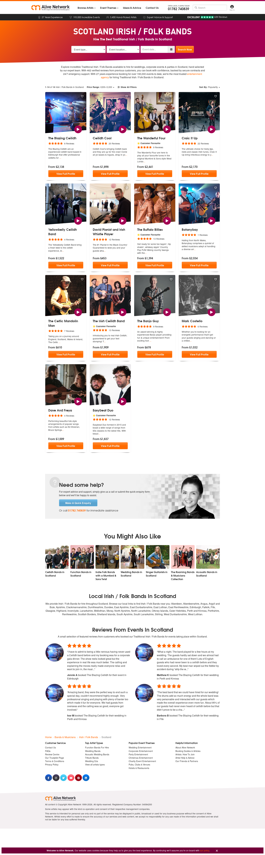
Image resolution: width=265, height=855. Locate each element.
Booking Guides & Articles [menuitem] (187, 751)
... (60, 157)
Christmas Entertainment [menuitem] (141, 757)
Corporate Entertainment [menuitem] (141, 751)
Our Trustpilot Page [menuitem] (54, 757)
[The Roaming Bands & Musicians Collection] (183, 557)
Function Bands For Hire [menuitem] (97, 747)
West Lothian (195, 614)
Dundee (108, 607)
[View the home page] (50, 8)
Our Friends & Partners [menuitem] (186, 761)
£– (99, 87)
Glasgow (50, 610)
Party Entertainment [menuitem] (138, 754)
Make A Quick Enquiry (78, 503)
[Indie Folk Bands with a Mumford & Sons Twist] (107, 557)
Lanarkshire (86, 610)
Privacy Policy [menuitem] (51, 764)
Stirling (159, 614)
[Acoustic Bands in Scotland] (208, 557)
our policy (204, 850)
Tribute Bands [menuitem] (92, 757)
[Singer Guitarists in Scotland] (157, 557)
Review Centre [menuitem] (52, 754)
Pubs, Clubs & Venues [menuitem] (139, 764)
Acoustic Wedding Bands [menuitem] (97, 754)
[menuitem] (86, 7)
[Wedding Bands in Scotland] (132, 557)
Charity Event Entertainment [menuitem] (142, 761)
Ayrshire (60, 607)
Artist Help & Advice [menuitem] (184, 757)
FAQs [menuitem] (47, 751)
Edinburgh (195, 607)
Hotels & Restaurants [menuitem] (139, 768)
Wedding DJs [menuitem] (91, 761)
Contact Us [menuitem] (50, 747)
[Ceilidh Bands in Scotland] (57, 557)
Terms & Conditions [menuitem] (54, 761)
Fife (213, 607)
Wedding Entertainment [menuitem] (140, 747)
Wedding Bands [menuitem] (92, 751)
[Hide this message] (216, 851)
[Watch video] (78, 129)
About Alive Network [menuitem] (185, 747)
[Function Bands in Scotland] (82, 557)
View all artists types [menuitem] (95, 764)
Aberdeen (176, 603)
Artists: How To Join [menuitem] (185, 754)
